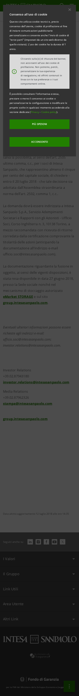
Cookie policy (49, 112)
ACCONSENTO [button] (39, 142)
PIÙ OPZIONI (39, 124)
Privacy (35, 112)
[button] (69, 9)
